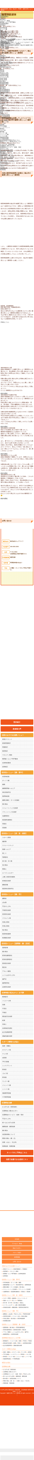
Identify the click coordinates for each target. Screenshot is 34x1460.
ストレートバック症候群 (8, 39)
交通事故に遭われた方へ (8, 146)
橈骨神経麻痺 (4, 82)
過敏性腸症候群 (5, 117)
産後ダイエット (5, 15)
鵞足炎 (2, 94)
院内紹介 (3, 165)
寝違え (2, 60)
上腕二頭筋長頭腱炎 (6, 63)
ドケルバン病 (4, 77)
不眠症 (2, 109)
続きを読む (4, 393)
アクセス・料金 (17, 1243)
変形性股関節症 (5, 91)
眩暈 (1, 112)
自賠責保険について (6, 154)
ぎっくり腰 (3, 29)
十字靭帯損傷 (4, 138)
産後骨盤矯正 (4, 16)
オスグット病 (4, 122)
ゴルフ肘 (3, 130)
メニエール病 (4, 105)
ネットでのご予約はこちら (17, 1152)
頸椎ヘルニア (4, 53)
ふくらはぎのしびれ (6, 96)
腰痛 (1, 30)
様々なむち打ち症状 (6, 150)
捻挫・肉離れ (4, 120)
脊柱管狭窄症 (4, 33)
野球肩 (2, 131)
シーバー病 (3, 136)
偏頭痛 (2, 50)
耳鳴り (2, 113)
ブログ (2, 167)
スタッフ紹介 (4, 164)
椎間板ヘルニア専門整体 (8, 22)
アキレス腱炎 (4, 95)
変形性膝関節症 (5, 89)
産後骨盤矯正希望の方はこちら (10, 140)
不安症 (2, 108)
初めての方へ (4, 162)
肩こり (2, 54)
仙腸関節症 (3, 42)
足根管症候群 (4, 101)
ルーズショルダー (5, 61)
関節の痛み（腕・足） (7, 155)
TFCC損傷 (3, 126)
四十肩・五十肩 (5, 57)
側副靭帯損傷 (4, 137)
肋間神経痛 (3, 35)
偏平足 (2, 98)
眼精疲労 (3, 103)
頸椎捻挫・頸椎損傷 (6, 158)
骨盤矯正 (3, 18)
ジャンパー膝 (4, 134)
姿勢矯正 (3, 25)
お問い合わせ (17, 1261)
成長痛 (2, 124)
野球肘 (2, 129)
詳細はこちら (5, 322)
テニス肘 (3, 123)
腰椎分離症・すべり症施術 (8, 36)
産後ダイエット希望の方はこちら (10, 141)
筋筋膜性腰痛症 (5, 43)
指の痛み (3, 81)
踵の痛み (3, 37)
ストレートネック (5, 51)
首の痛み (3, 58)
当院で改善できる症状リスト (17, 1159)
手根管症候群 (4, 74)
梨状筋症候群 (4, 92)
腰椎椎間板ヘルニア (6, 32)
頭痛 (1, 106)
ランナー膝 (3, 133)
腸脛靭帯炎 (3, 99)
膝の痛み (3, 88)
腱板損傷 (3, 65)
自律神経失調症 (5, 115)
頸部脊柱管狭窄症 (5, 67)
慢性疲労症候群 (5, 110)
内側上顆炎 (3, 78)
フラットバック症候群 (7, 40)
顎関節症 (3, 56)
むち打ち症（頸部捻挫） (8, 144)
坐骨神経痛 (3, 28)
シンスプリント (5, 127)
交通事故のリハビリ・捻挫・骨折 (10, 147)
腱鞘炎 (2, 70)
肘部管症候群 (4, 75)
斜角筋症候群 (4, 64)
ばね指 (2, 71)
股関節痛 (3, 87)
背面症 (2, 44)
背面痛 (2, 46)
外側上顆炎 (3, 80)
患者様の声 (3, 168)
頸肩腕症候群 (4, 84)
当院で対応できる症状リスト (9, 161)
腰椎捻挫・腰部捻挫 (6, 151)
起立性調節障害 (5, 116)
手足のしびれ (4, 72)
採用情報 (3, 169)
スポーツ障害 (4, 49)
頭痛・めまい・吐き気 (7, 157)
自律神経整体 (4, 23)
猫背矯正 (3, 19)
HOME (17, 1239)
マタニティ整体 (5, 21)
